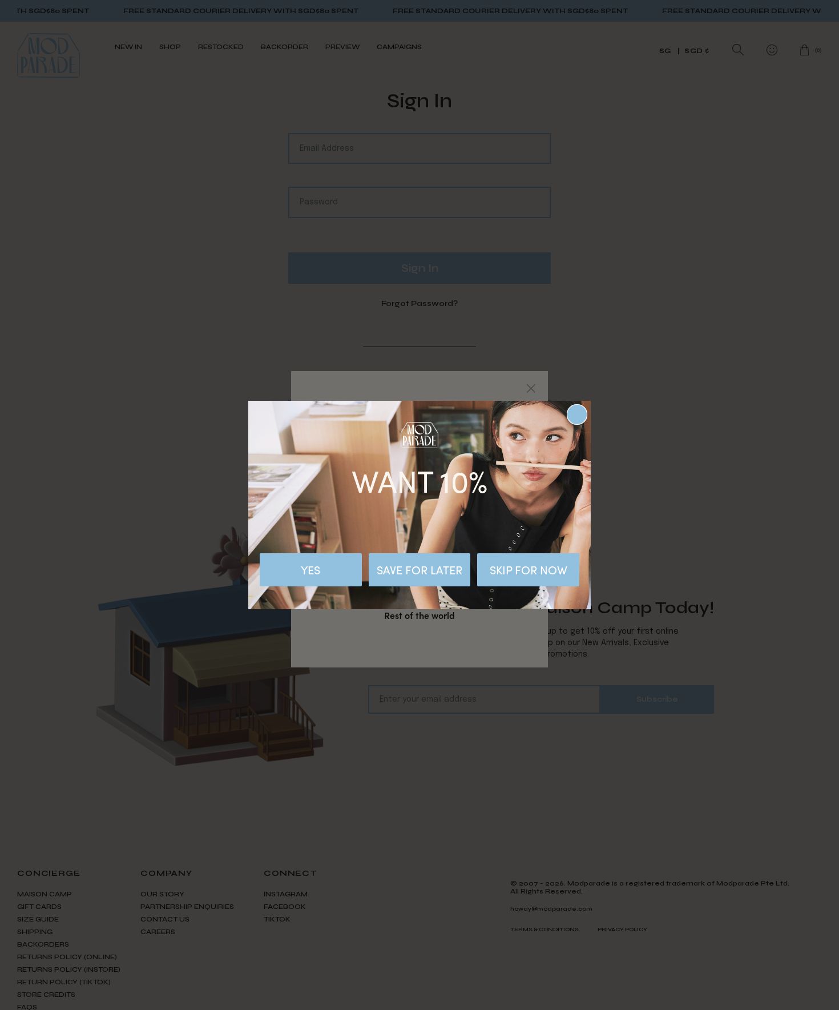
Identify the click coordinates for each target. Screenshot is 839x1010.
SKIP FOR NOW (528, 569)
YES (310, 569)
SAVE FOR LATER (419, 569)
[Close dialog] (577, 414)
